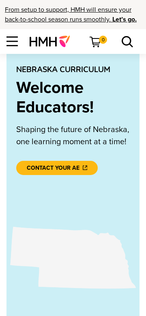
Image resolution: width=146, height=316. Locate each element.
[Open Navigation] (12, 41)
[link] (53, 41)
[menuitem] (53, 41)
